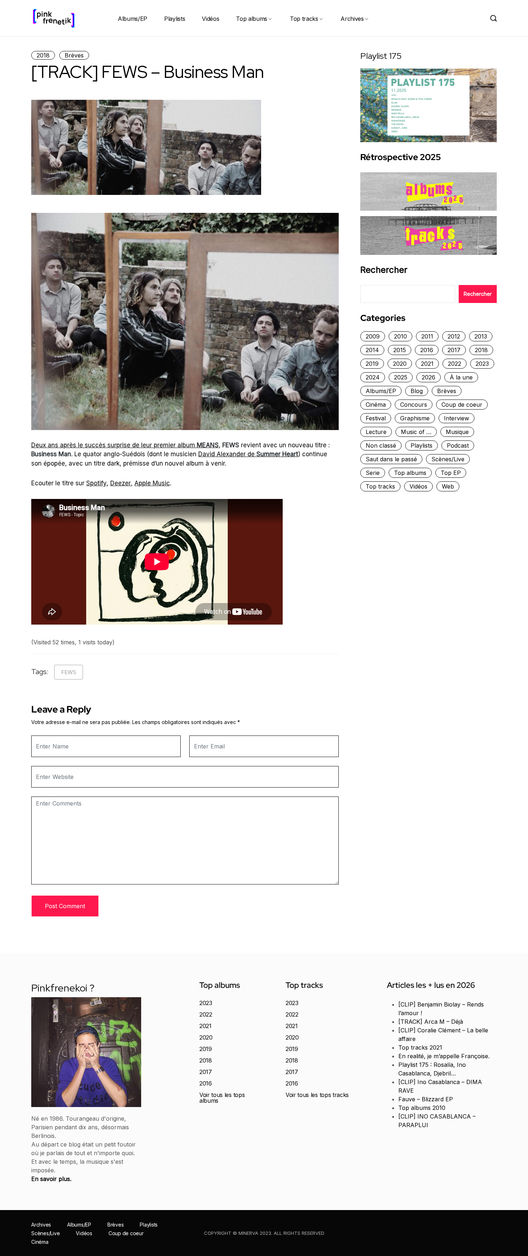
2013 (480, 336)
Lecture (376, 431)
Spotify (96, 483)
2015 (399, 350)
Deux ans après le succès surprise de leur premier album (125, 445)
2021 (427, 363)
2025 (400, 377)
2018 (43, 55)
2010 (400, 336)
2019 (372, 363)
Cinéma (376, 404)
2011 (427, 336)
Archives (352, 18)
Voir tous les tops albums (222, 1097)
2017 (454, 350)
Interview (456, 418)
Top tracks (304, 18)
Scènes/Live (447, 459)
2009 (373, 336)
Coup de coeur (461, 404)
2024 (373, 377)
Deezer (120, 483)
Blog (417, 390)
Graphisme (415, 418)
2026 (428, 377)
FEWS (68, 672)
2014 (372, 350)
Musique (457, 431)
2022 (454, 363)
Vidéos (210, 18)
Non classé (381, 445)
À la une (461, 377)
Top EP (451, 472)
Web (448, 486)
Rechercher (383, 270)
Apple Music (152, 483)
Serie (373, 472)
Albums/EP (132, 18)
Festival (376, 418)
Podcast (458, 445)
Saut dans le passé (391, 459)
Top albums (251, 18)
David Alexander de (248, 454)
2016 (426, 350)
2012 (454, 336)
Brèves (74, 55)
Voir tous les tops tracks (317, 1095)
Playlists (174, 18)
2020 (400, 363)
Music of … (416, 431)
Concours (413, 404)
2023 (482, 363)
